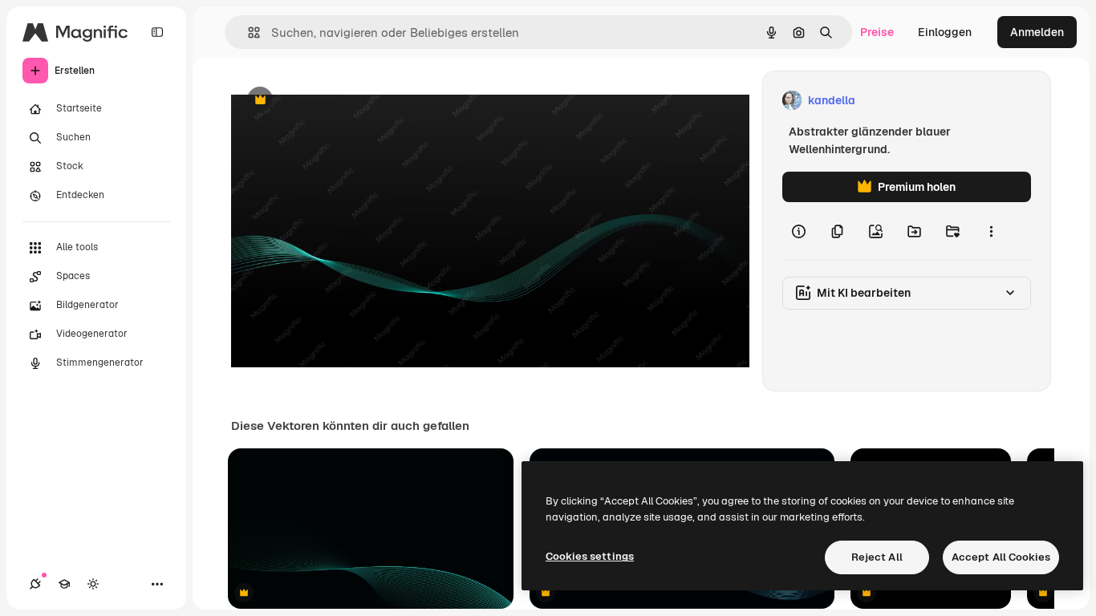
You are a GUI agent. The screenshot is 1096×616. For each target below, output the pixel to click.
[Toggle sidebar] (157, 32)
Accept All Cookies (1001, 557)
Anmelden (1037, 32)
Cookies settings (590, 556)
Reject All (877, 557)
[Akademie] (64, 584)
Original (333, 100)
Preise (877, 32)
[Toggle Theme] (93, 584)
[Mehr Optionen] (991, 231)
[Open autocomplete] (247, 32)
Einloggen (945, 32)
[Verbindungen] (35, 584)
